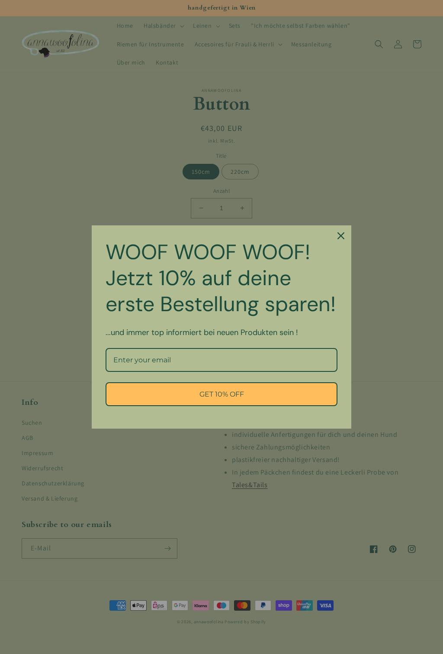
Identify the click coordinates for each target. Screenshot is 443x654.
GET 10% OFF (221, 394)
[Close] (341, 235)
